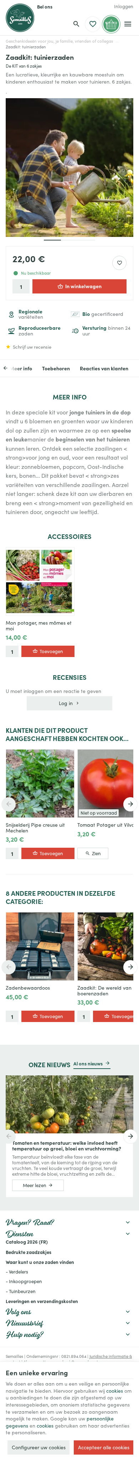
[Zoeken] (76, 24)
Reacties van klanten (104, 368)
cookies (114, 1390)
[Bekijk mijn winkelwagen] (111, 24)
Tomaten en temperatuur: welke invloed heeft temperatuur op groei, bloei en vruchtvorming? (66, 1145)
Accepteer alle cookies (103, 1447)
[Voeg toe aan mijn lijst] (119, 263)
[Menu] (127, 24)
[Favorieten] (92, 24)
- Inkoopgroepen (24, 1281)
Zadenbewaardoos (28, 988)
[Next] (130, 804)
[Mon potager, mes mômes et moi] (40, 581)
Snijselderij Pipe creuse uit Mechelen (35, 827)
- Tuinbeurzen (21, 1291)
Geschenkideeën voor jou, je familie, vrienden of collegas (59, 41)
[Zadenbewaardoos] (40, 946)
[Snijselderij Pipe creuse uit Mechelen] (40, 783)
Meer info (21, 368)
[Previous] (10, 368)
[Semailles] (20, 17)
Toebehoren (56, 368)
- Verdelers (17, 1272)
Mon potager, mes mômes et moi (39, 625)
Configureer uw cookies (39, 1447)
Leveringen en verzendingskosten (42, 1301)
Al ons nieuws (88, 1063)
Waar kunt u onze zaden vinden (40, 1262)
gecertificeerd (102, 314)
